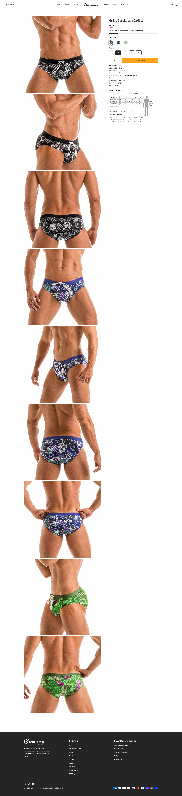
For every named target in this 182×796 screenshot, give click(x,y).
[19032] (118, 42)
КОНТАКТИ (118, 759)
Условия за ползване (120, 752)
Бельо (71, 752)
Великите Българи (75, 749)
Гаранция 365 (118, 749)
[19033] (126, 42)
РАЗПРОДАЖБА (74, 774)
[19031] (111, 42)
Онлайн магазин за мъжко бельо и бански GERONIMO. (46, 788)
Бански (71, 756)
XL (132, 53)
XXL (139, 53)
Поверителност (119, 756)
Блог (70, 745)
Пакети (71, 763)
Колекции (72, 767)
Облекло (71, 759)
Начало (26, 13)
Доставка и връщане (121, 745)
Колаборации (73, 770)
